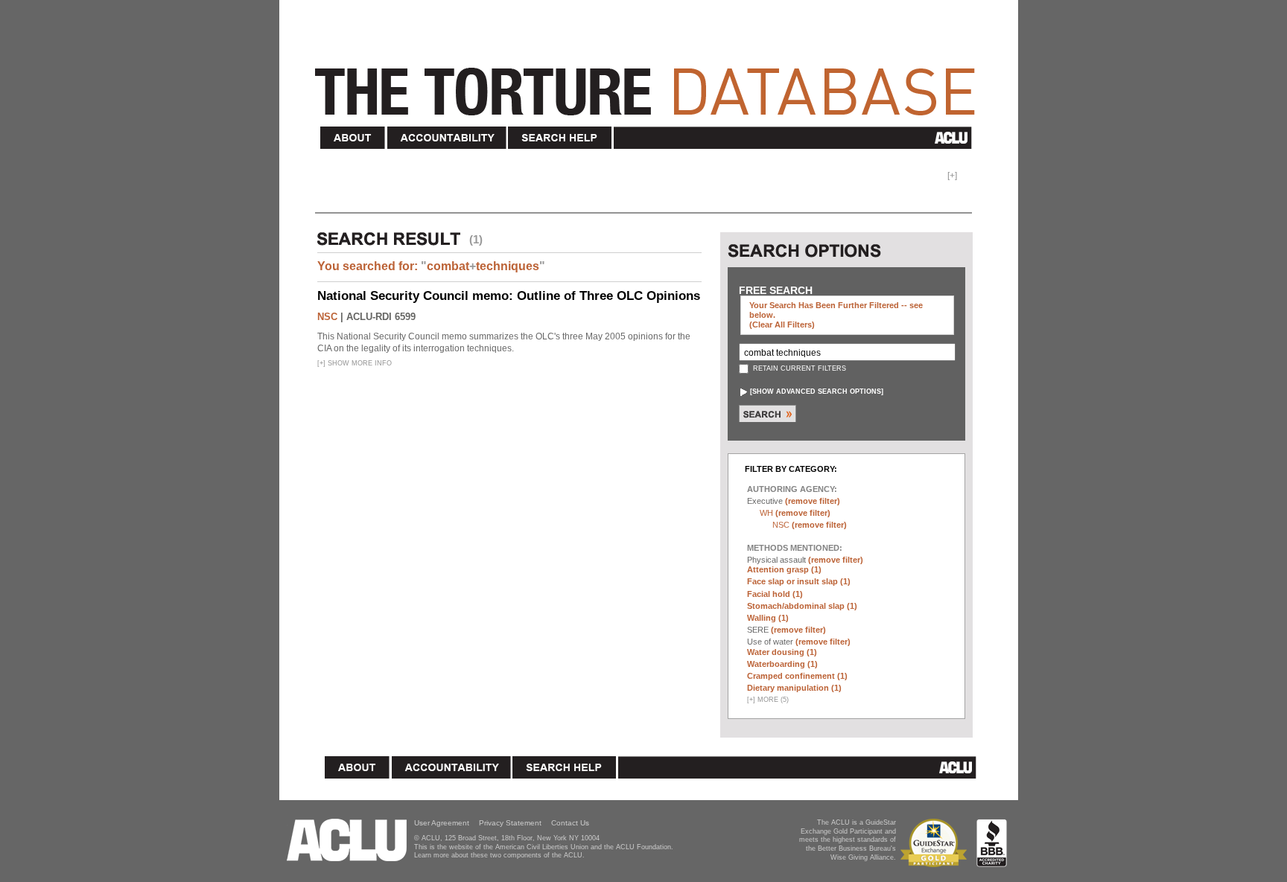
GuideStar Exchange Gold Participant (936, 843)
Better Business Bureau (991, 843)
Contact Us (570, 823)
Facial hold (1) (775, 593)
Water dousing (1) (782, 652)
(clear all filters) (782, 324)
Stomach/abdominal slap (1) (802, 605)
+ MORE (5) (768, 699)
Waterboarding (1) (782, 663)
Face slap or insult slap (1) (799, 581)
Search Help (560, 138)
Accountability (446, 138)
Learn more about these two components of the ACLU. (499, 855)
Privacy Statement (510, 823)
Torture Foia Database (649, 83)
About (353, 138)
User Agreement (441, 823)
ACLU (796, 138)
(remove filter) (812, 500)
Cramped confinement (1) (797, 675)
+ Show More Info (354, 363)
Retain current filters (798, 368)
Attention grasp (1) (784, 569)
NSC (327, 316)
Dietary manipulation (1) (794, 687)
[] (816, 391)
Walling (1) (768, 617)
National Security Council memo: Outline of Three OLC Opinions (508, 296)
